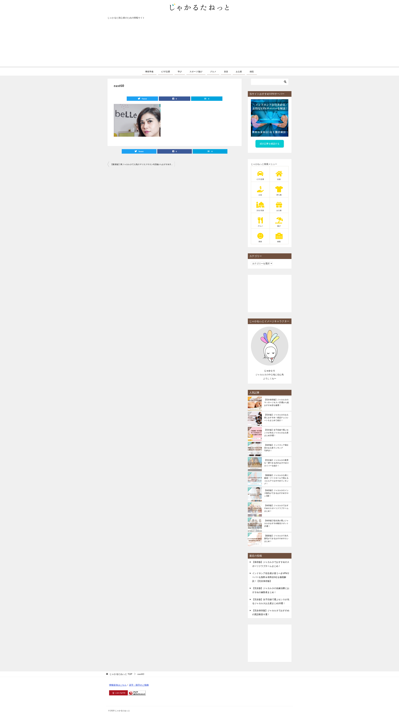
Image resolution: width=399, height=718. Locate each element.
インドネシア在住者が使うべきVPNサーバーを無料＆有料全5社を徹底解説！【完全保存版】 (270, 577)
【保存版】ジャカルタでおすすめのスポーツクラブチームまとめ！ (276, 508)
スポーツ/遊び (196, 71)
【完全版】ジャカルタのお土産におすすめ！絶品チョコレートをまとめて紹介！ (276, 417)
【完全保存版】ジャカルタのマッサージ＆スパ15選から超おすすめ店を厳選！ (276, 402)
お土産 (239, 71)
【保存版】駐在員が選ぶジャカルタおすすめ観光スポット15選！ (276, 523)
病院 (252, 71)
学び (180, 71)
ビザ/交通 (165, 71)
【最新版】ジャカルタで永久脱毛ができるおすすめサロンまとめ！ (276, 538)
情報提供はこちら (118, 685)
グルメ (213, 71)
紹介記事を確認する (269, 143)
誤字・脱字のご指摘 (139, 685)
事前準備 (149, 71)
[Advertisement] (199, 44)
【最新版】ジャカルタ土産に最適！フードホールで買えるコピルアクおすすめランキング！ (276, 479)
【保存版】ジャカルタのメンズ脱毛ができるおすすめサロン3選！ (276, 493)
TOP (121, 674)
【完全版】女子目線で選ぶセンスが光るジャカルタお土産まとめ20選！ (276, 433)
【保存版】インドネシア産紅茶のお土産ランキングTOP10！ (276, 448)
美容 (226, 71)
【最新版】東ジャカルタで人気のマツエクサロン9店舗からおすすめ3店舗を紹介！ (143, 164)
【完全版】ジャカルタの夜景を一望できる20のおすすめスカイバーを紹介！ (276, 463)
